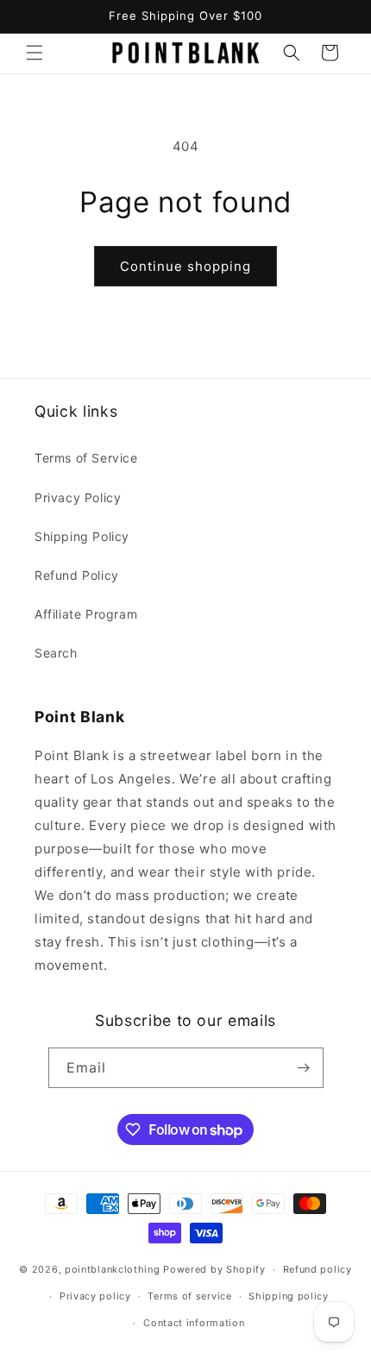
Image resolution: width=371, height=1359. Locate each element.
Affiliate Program (86, 614)
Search (56, 652)
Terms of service (189, 1296)
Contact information (193, 1323)
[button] (34, 53)
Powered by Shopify (214, 1269)
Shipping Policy (82, 536)
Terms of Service (86, 457)
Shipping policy (288, 1296)
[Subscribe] (304, 1068)
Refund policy (317, 1269)
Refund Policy (77, 575)
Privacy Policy (78, 497)
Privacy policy (95, 1296)
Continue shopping (185, 266)
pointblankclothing (112, 1269)
